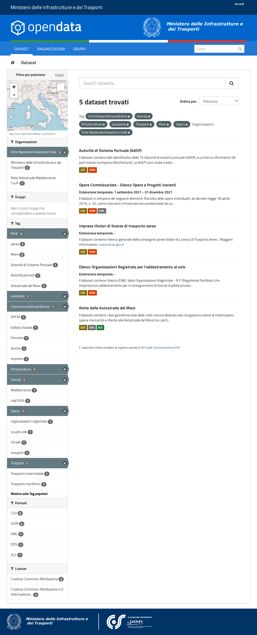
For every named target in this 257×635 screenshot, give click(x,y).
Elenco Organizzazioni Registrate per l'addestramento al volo (132, 267)
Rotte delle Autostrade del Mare (107, 308)
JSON (92, 170)
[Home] (13, 62)
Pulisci (59, 74)
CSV (83, 170)
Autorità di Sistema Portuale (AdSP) (110, 150)
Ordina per (188, 101)
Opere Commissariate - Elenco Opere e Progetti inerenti (127, 185)
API (143, 347)
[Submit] (240, 48)
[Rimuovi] (129, 116)
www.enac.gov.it (111, 244)
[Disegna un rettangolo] (61, 87)
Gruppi (79, 49)
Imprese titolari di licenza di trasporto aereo (117, 226)
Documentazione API (166, 347)
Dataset (21, 49)
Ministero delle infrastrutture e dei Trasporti (56, 7)
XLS (100, 327)
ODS (91, 327)
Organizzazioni (51, 49)
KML (101, 211)
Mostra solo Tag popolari (29, 493)
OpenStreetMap (30, 134)
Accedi (239, 3)
